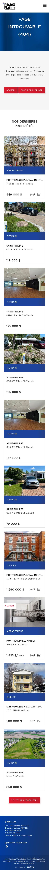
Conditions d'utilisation (35, 861)
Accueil (10, 90)
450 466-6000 (15, 830)
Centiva (30, 867)
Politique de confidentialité (14, 861)
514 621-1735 (14, 833)
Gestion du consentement (24, 863)
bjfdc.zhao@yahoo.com (22, 835)
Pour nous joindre (32, 90)
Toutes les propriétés (24, 800)
